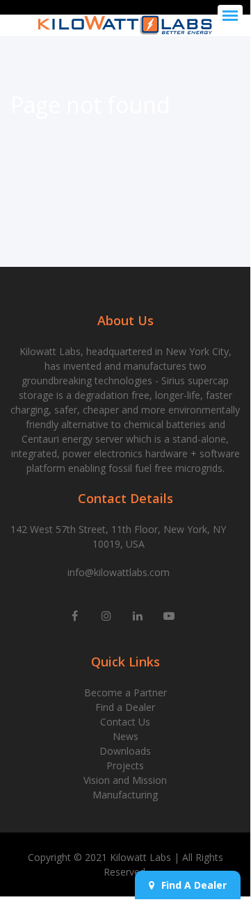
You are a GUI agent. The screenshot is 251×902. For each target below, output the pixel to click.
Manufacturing (125, 794)
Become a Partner (125, 692)
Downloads (125, 750)
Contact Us (125, 721)
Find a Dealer (125, 707)
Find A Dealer (194, 885)
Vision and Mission (125, 780)
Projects (125, 765)
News (125, 736)
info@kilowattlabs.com (118, 572)
